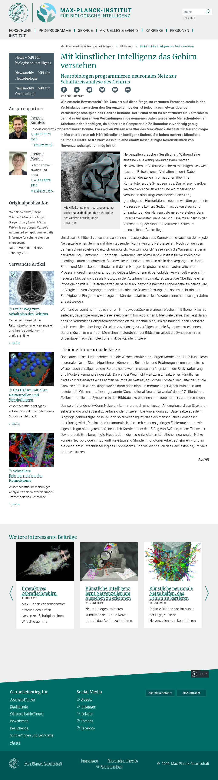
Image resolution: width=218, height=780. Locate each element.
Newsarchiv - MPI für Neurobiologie (32, 75)
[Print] (128, 89)
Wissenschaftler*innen (27, 714)
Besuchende (19, 728)
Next (207, 593)
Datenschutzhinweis (123, 761)
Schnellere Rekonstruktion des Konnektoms (25, 476)
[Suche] (208, 12)
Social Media (89, 692)
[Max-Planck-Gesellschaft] (16, 764)
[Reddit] (89, 89)
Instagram (88, 707)
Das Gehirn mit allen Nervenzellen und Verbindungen (28, 395)
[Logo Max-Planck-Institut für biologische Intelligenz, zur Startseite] (89, 12)
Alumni (15, 743)
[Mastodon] (115, 89)
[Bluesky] (102, 89)
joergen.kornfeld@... (47, 144)
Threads (87, 721)
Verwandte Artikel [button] (27, 264)
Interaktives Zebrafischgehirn (39, 591)
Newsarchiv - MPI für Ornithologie (32, 91)
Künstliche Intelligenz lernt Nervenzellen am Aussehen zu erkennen (108, 593)
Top (203, 674)
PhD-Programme (55, 30)
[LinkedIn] (76, 89)
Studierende (19, 707)
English (189, 18)
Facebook (88, 728)
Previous (11, 593)
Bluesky (86, 699)
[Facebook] (64, 89)
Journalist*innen (22, 699)
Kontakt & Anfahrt (160, 692)
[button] (116, 199)
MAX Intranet (191, 692)
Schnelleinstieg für (29, 692)
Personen (179, 30)
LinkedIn (87, 714)
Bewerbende (19, 721)
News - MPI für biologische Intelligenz (33, 60)
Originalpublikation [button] (29, 203)
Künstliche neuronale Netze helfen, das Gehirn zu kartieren (171, 593)
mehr (16, 343)
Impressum (89, 761)
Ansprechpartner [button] (26, 108)
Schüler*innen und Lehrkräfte (31, 735)
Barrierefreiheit (111, 767)
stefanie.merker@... (47, 190)
